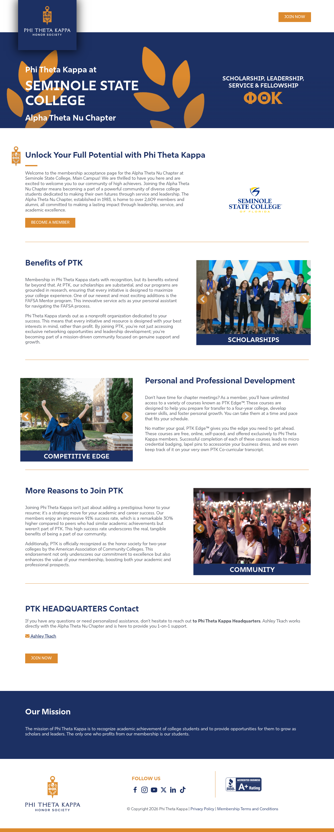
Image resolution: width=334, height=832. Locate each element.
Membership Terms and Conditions (247, 809)
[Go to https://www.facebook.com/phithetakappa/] (135, 791)
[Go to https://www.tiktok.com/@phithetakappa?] (182, 790)
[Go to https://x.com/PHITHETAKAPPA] (163, 790)
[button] (202, 299)
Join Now (294, 17)
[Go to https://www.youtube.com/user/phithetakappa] (154, 791)
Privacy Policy (202, 809)
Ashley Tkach (43, 636)
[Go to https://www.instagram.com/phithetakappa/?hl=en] (144, 791)
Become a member (50, 223)
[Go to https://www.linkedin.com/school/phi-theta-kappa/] (173, 791)
